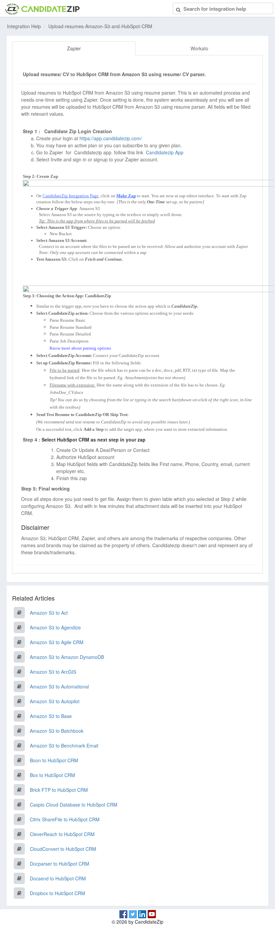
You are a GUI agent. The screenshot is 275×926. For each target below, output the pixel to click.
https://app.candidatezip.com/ (110, 138)
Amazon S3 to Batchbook (57, 730)
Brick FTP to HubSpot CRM (59, 789)
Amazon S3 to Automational (59, 686)
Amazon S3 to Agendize (55, 627)
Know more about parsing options (80, 348)
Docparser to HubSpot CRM (59, 863)
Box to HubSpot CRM (52, 775)
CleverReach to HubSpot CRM (62, 834)
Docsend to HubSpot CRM (58, 878)
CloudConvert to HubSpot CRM (63, 848)
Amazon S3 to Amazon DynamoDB (67, 657)
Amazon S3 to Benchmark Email (64, 745)
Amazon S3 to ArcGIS (53, 671)
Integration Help (24, 26)
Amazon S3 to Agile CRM (57, 642)
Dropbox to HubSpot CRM (57, 893)
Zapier (74, 48)
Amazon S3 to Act (49, 612)
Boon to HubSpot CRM (54, 760)
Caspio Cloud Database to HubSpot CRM (73, 804)
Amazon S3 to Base (51, 716)
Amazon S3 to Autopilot (54, 701)
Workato (199, 48)
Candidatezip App (165, 152)
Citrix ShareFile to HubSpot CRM (65, 819)
